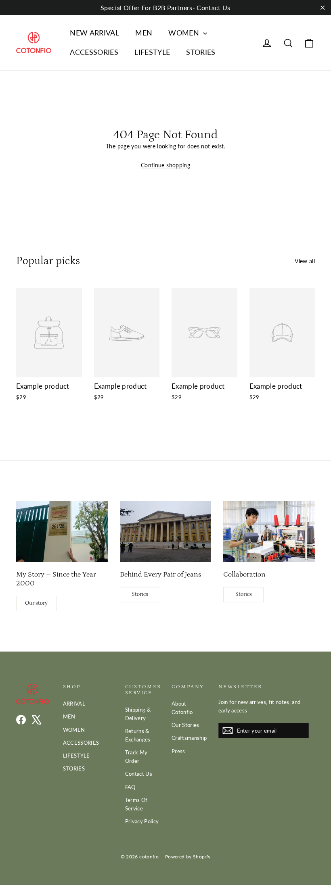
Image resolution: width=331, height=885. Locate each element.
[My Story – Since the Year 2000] (62, 531)
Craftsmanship (189, 738)
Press (178, 751)
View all (305, 261)
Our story (36, 603)
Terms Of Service (136, 804)
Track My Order (136, 756)
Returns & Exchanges (138, 735)
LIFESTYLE (152, 52)
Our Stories (185, 725)
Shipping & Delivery (138, 713)
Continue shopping (165, 165)
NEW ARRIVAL (94, 32)
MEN (143, 32)
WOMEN (184, 32)
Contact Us (139, 773)
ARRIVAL (74, 703)
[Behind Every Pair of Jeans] (166, 531)
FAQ (130, 787)
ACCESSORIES (94, 52)
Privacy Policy (142, 821)
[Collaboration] (269, 531)
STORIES (200, 52)
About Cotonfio (182, 707)
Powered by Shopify (187, 857)
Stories (140, 594)
